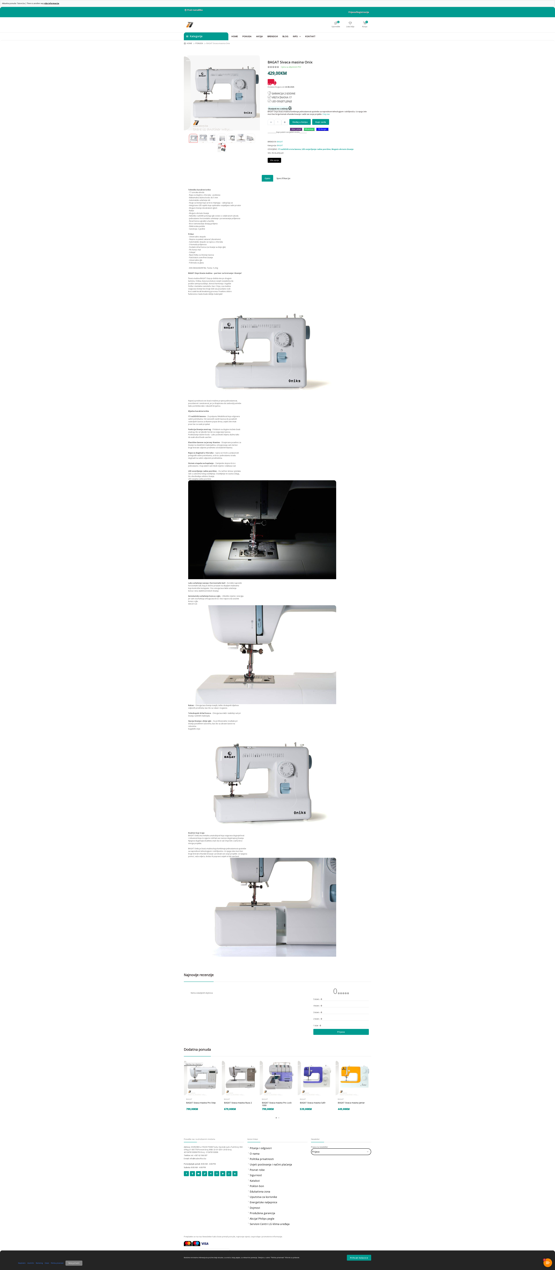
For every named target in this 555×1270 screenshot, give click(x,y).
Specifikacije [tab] (283, 178)
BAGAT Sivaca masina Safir (312, 1102)
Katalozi (255, 1180)
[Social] (186, 1173)
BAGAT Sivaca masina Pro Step (201, 1102)
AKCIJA (259, 36)
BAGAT (280, 141)
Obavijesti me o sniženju (278, 108)
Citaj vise (326, 114)
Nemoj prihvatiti (73, 1263)
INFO (295, 36)
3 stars (317, 1012)
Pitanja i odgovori (261, 1148)
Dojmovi (255, 1207)
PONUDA (246, 36)
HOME (234, 36)
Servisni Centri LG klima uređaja (269, 1224)
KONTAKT (310, 36)
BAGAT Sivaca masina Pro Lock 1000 (277, 1104)
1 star (317, 1025)
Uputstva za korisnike (263, 1197)
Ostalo (47, 1263)
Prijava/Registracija (358, 12)
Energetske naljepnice (263, 1202)
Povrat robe (257, 1170)
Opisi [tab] (267, 178)
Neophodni (22, 1263)
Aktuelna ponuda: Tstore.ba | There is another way (30, 3)
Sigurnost (256, 1175)
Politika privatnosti (262, 1159)
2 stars (317, 1018)
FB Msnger (322, 129)
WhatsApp (309, 129)
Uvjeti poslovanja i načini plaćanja (271, 1164)
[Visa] (205, 1243)
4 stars (317, 1005)
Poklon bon (257, 1186)
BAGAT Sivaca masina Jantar (351, 1102)
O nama (254, 1153)
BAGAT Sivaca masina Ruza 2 (238, 1102)
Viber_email (296, 129)
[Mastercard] (188, 1243)
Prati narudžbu (195, 10)
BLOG (285, 36)
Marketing (39, 1263)
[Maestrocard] (196, 1243)
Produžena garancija (262, 1213)
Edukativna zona (260, 1191)
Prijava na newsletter (319, 1147)
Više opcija (274, 160)
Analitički (30, 1263)
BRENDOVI (272, 36)
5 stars (317, 999)
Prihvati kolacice (359, 1257)
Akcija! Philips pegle (262, 1218)
